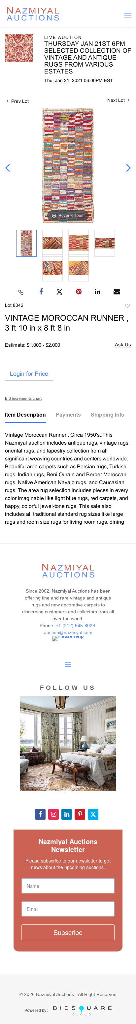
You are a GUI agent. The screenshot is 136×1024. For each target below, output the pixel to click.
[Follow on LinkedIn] (66, 814)
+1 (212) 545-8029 (76, 625)
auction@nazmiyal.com (68, 632)
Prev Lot (19, 102)
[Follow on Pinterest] (80, 814)
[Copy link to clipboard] (21, 292)
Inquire (123, 345)
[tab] (25, 417)
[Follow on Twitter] (93, 814)
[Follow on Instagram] (53, 814)
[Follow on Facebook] (40, 814)
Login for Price (29, 374)
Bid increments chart (23, 399)
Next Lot (116, 101)
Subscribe (68, 932)
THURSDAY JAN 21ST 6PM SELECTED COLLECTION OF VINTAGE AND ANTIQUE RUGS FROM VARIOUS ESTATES (87, 58)
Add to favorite (127, 306)
